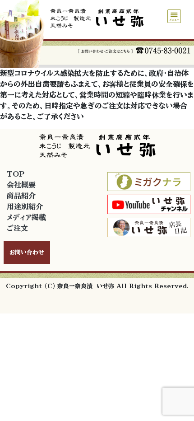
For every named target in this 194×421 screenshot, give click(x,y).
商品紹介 (21, 195)
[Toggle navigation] (174, 16)
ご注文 (17, 228)
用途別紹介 (25, 206)
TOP (15, 174)
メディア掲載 (26, 217)
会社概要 (21, 184)
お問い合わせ (26, 252)
